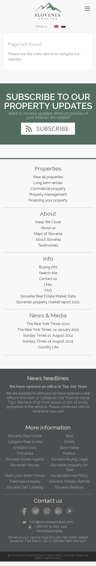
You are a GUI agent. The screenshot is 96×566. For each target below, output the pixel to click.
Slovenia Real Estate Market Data (48, 296)
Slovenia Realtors (69, 487)
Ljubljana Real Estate (25, 442)
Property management (48, 194)
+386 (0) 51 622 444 (51, 526)
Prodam (80, 555)
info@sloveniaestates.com (51, 522)
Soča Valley (69, 447)
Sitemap (69, 555)
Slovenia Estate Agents (25, 459)
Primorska (25, 453)
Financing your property (48, 200)
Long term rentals (48, 183)
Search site (48, 273)
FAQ (48, 290)
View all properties (48, 177)
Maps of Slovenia (48, 234)
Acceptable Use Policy (69, 475)
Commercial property (48, 188)
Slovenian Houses (25, 465)
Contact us (48, 279)
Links (48, 284)
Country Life (48, 347)
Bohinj (69, 442)
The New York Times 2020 (48, 324)
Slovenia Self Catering (25, 487)
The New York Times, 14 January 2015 (48, 329)
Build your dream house (24, 475)
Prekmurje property (25, 481)
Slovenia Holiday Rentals (69, 481)
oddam (39, 557)
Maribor (69, 453)
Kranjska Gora (24, 447)
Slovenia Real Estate (25, 436)
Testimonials (48, 245)
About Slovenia (48, 239)
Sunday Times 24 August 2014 (48, 341)
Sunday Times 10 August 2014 (48, 335)
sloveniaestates (50, 531)
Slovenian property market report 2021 (48, 302)
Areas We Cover (48, 222)
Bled (69, 436)
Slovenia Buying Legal (69, 459)
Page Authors (55, 555)
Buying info (48, 267)
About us (41, 26)
